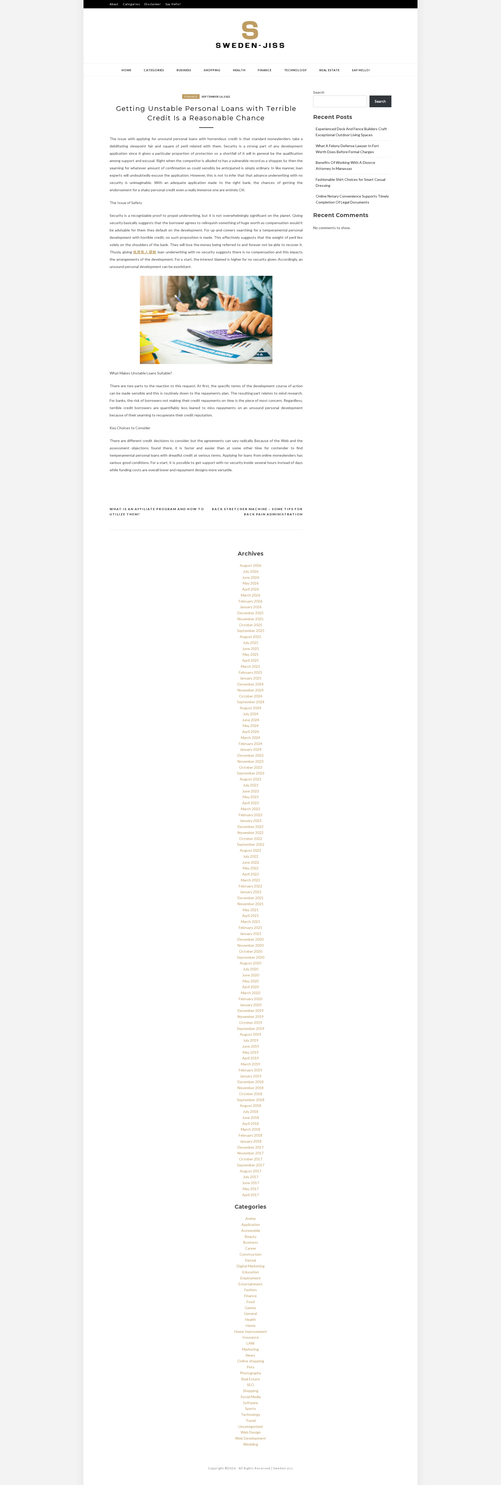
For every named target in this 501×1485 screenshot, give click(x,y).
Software (250, 1402)
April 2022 (250, 874)
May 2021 (251, 910)
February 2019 (250, 1070)
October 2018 (250, 1094)
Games (250, 1307)
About (114, 4)
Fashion (250, 1289)
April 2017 (250, 1194)
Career (250, 1248)
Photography (250, 1373)
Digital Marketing (251, 1266)
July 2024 (250, 714)
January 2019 (250, 1076)
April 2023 (250, 803)
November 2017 (250, 1153)
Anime (250, 1218)
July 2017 (250, 1176)
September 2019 (250, 1028)
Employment (250, 1278)
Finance (264, 70)
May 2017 (251, 1188)
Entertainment (250, 1284)
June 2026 (250, 577)
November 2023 (250, 761)
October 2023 (250, 767)
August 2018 (250, 1105)
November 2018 (250, 1088)
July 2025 (250, 642)
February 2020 (250, 999)
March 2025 (250, 666)
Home (126, 70)
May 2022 (251, 868)
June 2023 (250, 791)
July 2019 (250, 1040)
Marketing (250, 1349)
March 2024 (250, 737)
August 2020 (250, 963)
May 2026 (251, 583)
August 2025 (250, 636)
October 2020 (250, 951)
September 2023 (250, 773)
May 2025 (251, 654)
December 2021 (250, 898)
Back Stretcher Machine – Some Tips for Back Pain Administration (257, 511)
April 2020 (250, 987)
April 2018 (250, 1123)
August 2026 (250, 565)
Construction (250, 1254)
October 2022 (250, 838)
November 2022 (250, 832)
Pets (250, 1367)
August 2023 (250, 779)
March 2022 (250, 880)
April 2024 (250, 731)
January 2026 (250, 607)
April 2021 (250, 915)
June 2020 (250, 975)
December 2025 (250, 613)
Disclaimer (152, 4)
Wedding (250, 1444)
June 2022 (250, 862)
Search (318, 92)
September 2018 (250, 1100)
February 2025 (250, 672)
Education (250, 1272)
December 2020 (250, 939)
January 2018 (250, 1141)
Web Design (251, 1432)
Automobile (250, 1230)
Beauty (251, 1236)
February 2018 (250, 1135)
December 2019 (250, 1010)
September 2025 (250, 630)
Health (239, 70)
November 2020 (250, 945)
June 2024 (250, 720)
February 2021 (250, 927)
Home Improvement (250, 1331)
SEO (250, 1384)
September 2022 (250, 844)
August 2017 (250, 1171)
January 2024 (250, 749)
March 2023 (250, 809)
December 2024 (250, 684)
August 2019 (250, 1034)
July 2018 (250, 1111)
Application (250, 1224)
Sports (250, 1408)
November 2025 (250, 619)
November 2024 (250, 690)
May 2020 (251, 981)
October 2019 (250, 1022)
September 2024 (250, 702)
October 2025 (250, 625)
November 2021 (250, 904)
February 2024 (250, 743)
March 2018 (250, 1129)
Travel (251, 1420)
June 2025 (250, 648)
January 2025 (250, 678)
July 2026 (250, 571)
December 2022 (250, 826)
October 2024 (250, 696)
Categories (131, 4)
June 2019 (250, 1046)
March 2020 (250, 993)
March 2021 (250, 921)
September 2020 (250, 957)
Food (251, 1301)
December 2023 (250, 755)
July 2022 (250, 856)
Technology (295, 70)
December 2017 (250, 1147)
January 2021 (250, 933)
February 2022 (250, 886)
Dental (250, 1260)
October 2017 (250, 1159)
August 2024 (250, 708)
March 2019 (250, 1064)
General (250, 1313)
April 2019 (250, 1058)
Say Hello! (173, 4)
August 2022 (250, 850)
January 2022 (250, 892)
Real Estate (329, 70)
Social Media (251, 1396)
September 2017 (250, 1165)
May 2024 (251, 725)
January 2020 (250, 1005)
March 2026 (250, 595)
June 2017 (250, 1182)
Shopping (212, 70)
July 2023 (250, 785)
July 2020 (250, 969)
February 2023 (250, 815)
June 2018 (250, 1117)
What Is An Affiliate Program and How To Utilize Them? (157, 511)
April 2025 (250, 660)
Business (184, 70)
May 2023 (251, 797)
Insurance (250, 1337)
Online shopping (250, 1361)
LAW (250, 1343)
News (250, 1355)
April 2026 (250, 589)
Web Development (250, 1438)
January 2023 (250, 820)
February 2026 (250, 601)
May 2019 (251, 1052)
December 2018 (250, 1082)
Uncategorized (250, 1426)
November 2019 (250, 1016)
